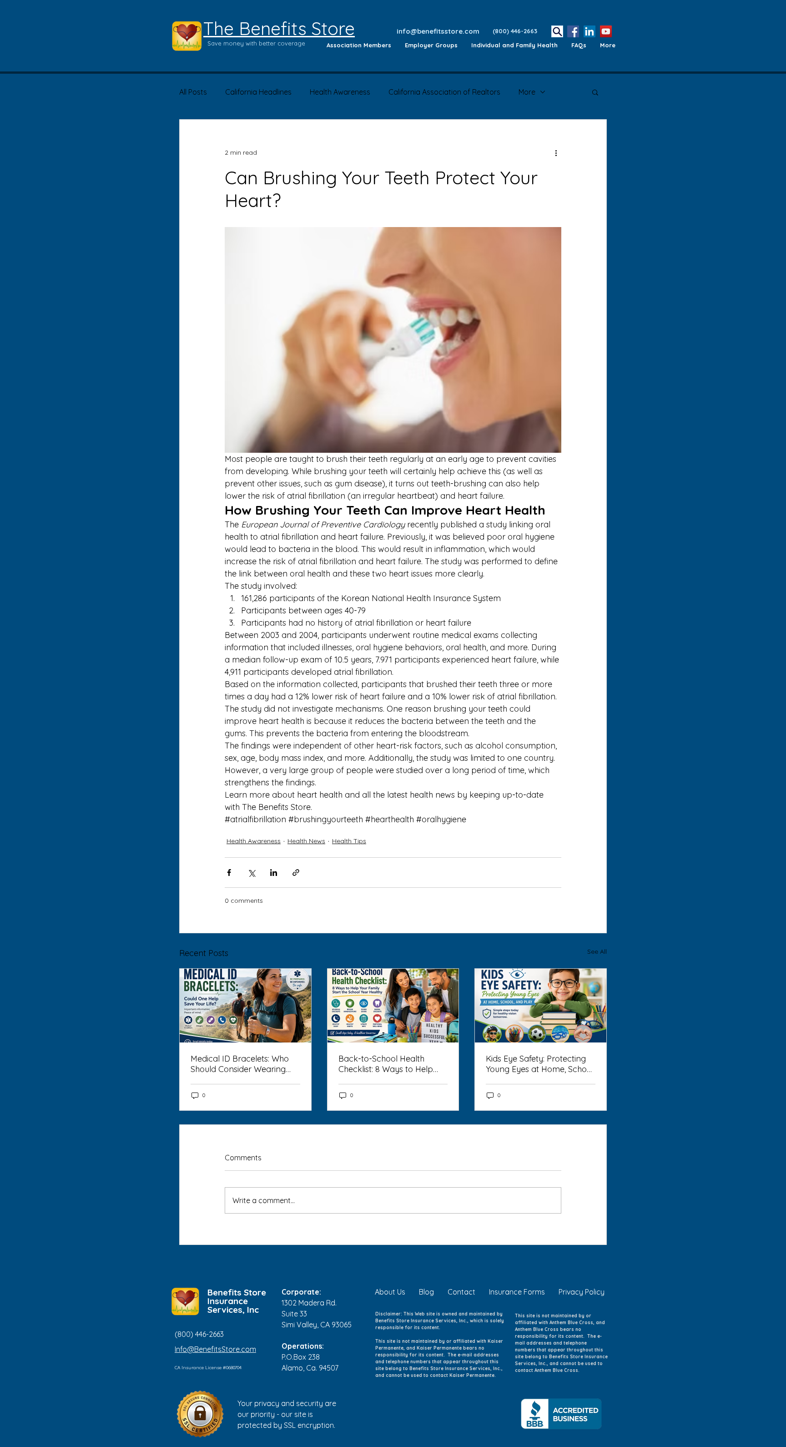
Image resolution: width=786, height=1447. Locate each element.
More (527, 91)
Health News (306, 841)
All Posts (193, 91)
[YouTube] (606, 31)
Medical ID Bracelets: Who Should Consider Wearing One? (240, 1063)
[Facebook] (573, 31)
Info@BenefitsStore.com (215, 1349)
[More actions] (555, 152)
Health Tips (349, 841)
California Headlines (258, 91)
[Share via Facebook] (229, 872)
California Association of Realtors (444, 91)
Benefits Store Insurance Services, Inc (236, 1301)
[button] (595, 92)
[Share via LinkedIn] (273, 872)
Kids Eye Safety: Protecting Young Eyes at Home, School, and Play (540, 1063)
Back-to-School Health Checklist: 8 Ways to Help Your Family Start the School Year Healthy (391, 1063)
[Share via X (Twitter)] (251, 872)
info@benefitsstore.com (438, 31)
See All (597, 951)
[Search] (557, 31)
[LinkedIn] (589, 31)
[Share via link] (296, 872)
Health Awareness (340, 91)
